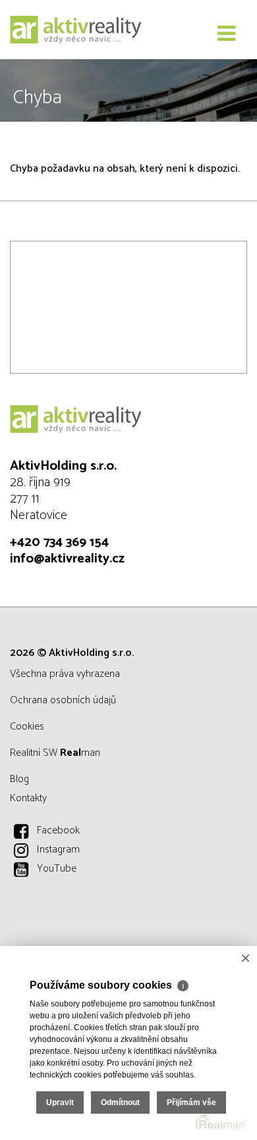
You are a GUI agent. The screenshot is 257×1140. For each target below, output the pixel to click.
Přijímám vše (191, 1102)
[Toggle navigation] (226, 34)
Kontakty (28, 798)
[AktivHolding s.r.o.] (76, 29)
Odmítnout (120, 1102)
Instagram (58, 849)
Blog (19, 779)
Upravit (60, 1102)
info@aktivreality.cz (67, 559)
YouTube (56, 869)
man (80, 753)
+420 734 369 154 (59, 542)
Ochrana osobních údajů (63, 700)
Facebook (58, 830)
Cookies (27, 726)
